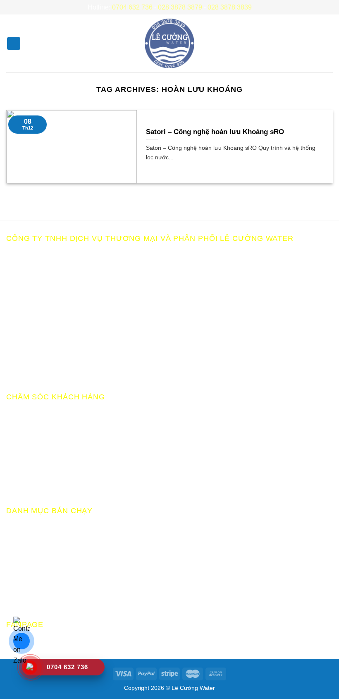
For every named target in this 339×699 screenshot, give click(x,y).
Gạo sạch (20, 527)
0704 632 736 (132, 7)
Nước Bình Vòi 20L (34, 541)
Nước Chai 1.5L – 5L (37, 570)
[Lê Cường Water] (169, 43)
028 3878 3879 (180, 7)
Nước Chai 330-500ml (39, 585)
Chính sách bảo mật (35, 413)
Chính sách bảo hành (37, 428)
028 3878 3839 (230, 7)
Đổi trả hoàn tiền (30, 471)
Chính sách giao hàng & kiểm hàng (57, 457)
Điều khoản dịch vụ (34, 486)
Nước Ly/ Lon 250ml (36, 600)
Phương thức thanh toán (42, 442)
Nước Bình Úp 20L (34, 556)
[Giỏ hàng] (329, 43)
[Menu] (13, 43)
